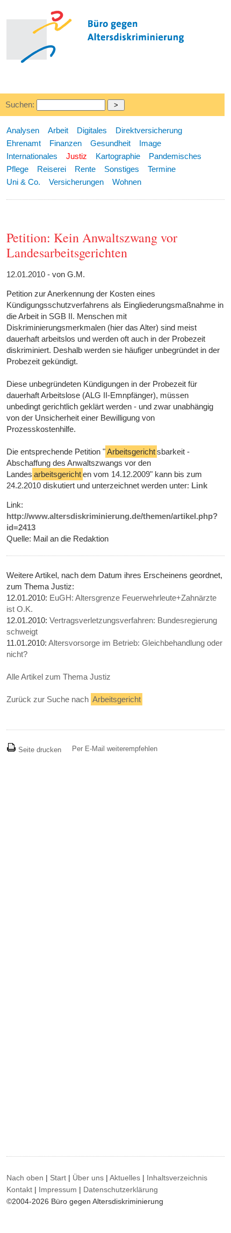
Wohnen (126, 181)
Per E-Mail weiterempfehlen (114, 749)
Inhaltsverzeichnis (177, 1177)
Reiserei (51, 169)
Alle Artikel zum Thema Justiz (58, 676)
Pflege (17, 169)
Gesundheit (110, 143)
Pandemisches (175, 156)
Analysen (22, 130)
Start (58, 1177)
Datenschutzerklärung (120, 1189)
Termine (162, 169)
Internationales (31, 156)
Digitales (92, 130)
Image (150, 143)
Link (199, 485)
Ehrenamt (23, 143)
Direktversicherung (149, 130)
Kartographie (118, 156)
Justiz (76, 156)
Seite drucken (38, 750)
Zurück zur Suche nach (73, 699)
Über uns (88, 1177)
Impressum (58, 1189)
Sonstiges (121, 169)
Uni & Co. (23, 181)
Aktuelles (125, 1177)
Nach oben (25, 1177)
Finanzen (65, 143)
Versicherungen (76, 181)
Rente (85, 169)
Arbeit (58, 130)
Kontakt (19, 1189)
